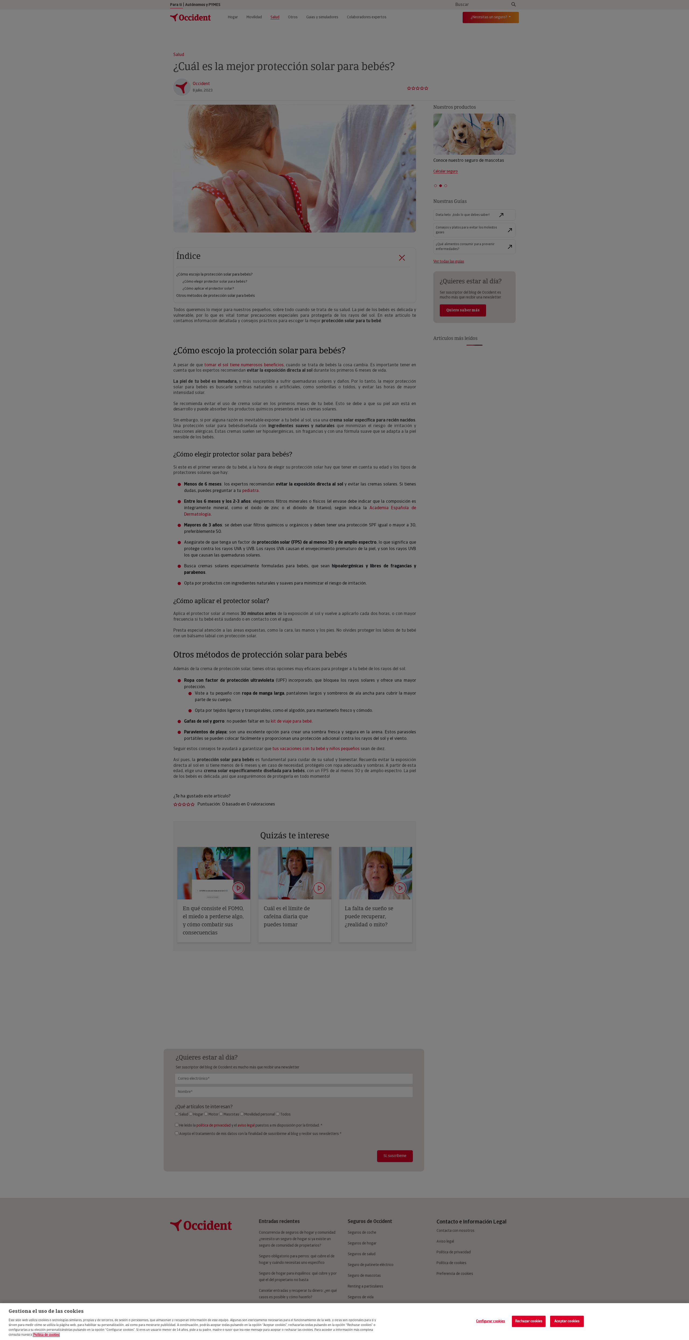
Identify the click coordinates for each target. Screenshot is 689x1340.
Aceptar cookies (566, 1321)
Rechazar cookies (528, 1321)
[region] (344, 1321)
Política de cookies (46, 1335)
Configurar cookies (490, 1321)
